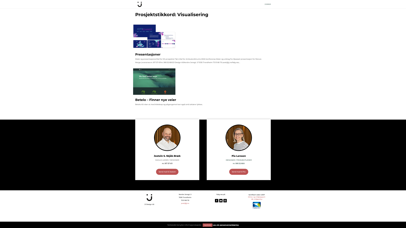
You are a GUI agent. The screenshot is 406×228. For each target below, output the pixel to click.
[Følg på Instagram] (225, 200)
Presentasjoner (147, 54)
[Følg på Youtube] (221, 200)
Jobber (268, 4)
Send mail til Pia (239, 172)
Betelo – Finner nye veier (155, 100)
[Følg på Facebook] (216, 200)
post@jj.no (185, 203)
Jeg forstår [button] (207, 225)
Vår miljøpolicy (256, 199)
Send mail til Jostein (167, 172)
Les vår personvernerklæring (226, 225)
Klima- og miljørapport (256, 197)
